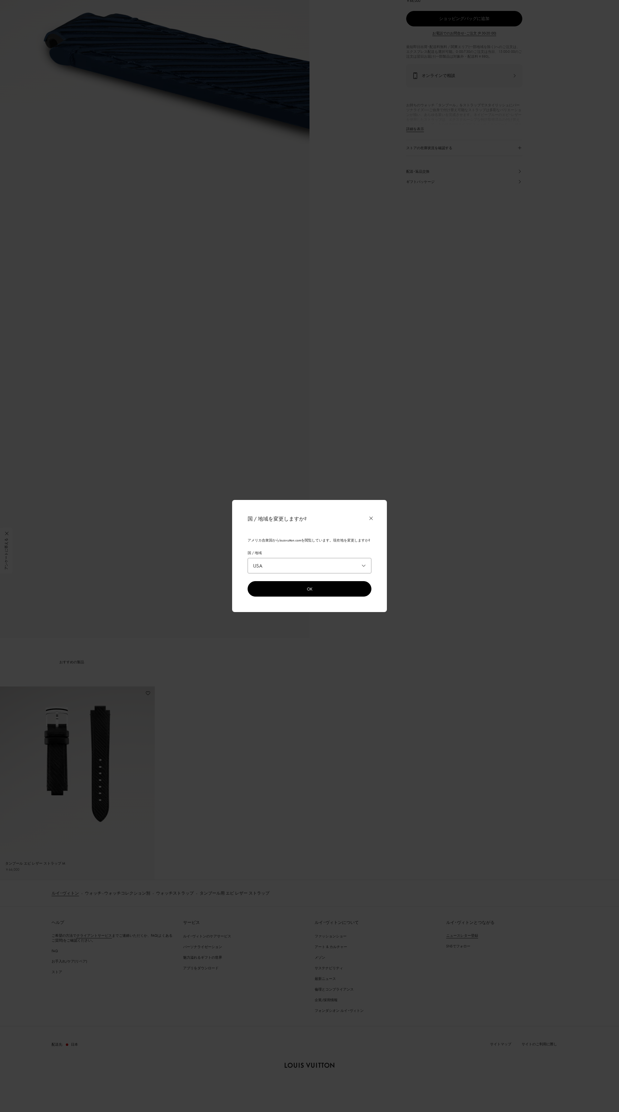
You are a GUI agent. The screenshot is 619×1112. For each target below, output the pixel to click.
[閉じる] (371, 518)
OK (309, 588)
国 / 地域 (255, 553)
